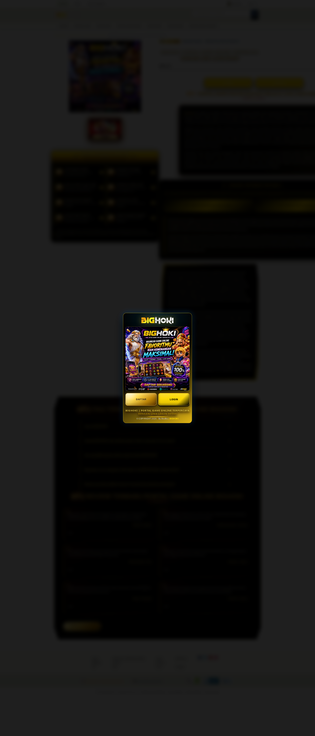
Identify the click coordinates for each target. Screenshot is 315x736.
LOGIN (174, 399)
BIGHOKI (174, 419)
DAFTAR (141, 399)
